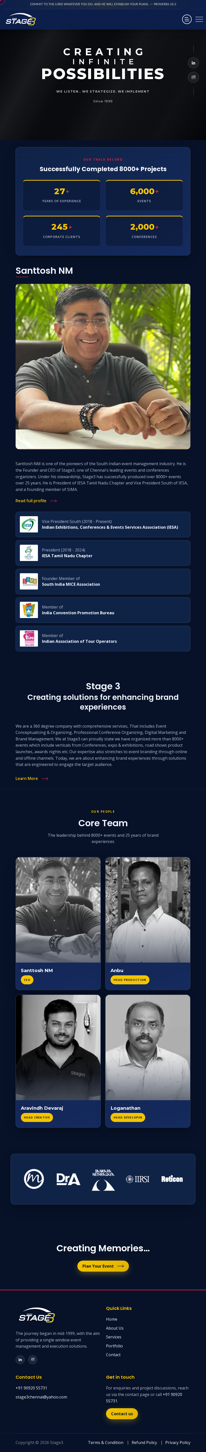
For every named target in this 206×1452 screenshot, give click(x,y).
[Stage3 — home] (20, 19)
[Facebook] (193, 62)
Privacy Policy (177, 1442)
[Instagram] (193, 77)
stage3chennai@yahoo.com (41, 1397)
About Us (115, 1328)
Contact (113, 1354)
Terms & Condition (105, 1442)
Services (113, 1337)
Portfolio (114, 1346)
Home (111, 1319)
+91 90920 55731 (31, 1388)
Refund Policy (144, 1442)
